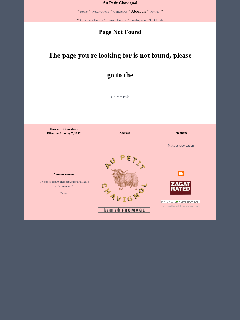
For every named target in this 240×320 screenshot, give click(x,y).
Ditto (63, 193)
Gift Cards (156, 20)
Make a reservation (181, 145)
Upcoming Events (91, 20)
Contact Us (120, 11)
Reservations (100, 11)
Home (84, 11)
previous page (120, 96)
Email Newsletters (175, 206)
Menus (154, 11)
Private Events (116, 20)
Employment (138, 20)
